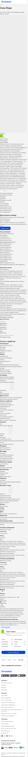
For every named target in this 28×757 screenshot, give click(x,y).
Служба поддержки (6, 698)
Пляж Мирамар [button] (4, 254)
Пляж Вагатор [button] (4, 247)
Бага (15, 660)
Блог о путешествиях (6, 700)
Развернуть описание (7, 317)
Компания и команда (6, 683)
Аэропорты (3, 261)
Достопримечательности (7, 242)
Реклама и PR (4, 733)
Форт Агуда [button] (3, 252)
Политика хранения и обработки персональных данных (13, 753)
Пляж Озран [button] (3, 245)
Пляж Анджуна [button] (4, 244)
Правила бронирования (7, 707)
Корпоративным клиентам (8, 726)
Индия (9, 660)
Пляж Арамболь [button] (4, 259)
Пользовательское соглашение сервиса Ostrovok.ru (11, 710)
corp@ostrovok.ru (13, 625)
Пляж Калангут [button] (4, 239)
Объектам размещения (7, 721)
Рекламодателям (5, 730)
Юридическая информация (8, 705)
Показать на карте (19, 12)
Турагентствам (4, 723)
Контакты (3, 685)
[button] (13, 23)
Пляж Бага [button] (3, 237)
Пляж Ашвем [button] (3, 256)
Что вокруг (3, 235)
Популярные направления (7, 702)
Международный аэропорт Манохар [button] (10, 264)
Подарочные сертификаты (8, 715)
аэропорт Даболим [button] (5, 263)
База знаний (4, 695)
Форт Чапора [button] (3, 249)
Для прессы (4, 690)
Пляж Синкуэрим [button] (5, 251)
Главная (3, 660)
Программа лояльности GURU (8, 713)
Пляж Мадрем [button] (4, 257)
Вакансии (3, 687)
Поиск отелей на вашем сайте (8, 728)
